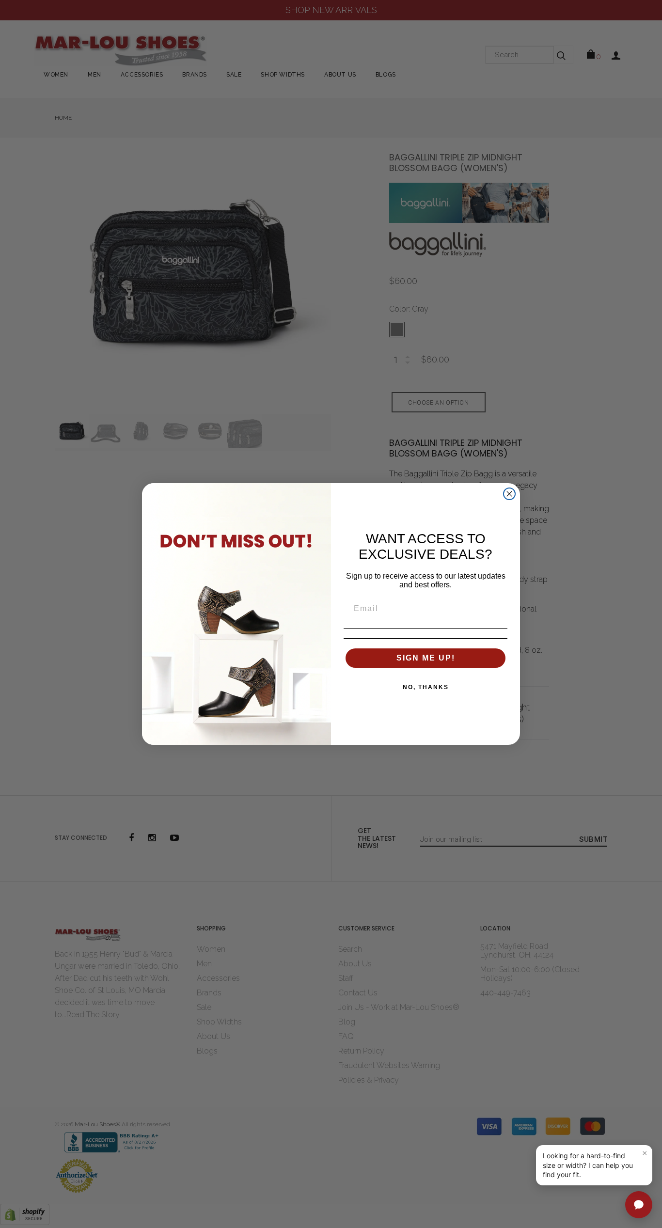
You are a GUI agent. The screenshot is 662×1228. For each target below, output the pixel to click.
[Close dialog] (509, 494)
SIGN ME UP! (425, 658)
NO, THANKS (426, 687)
